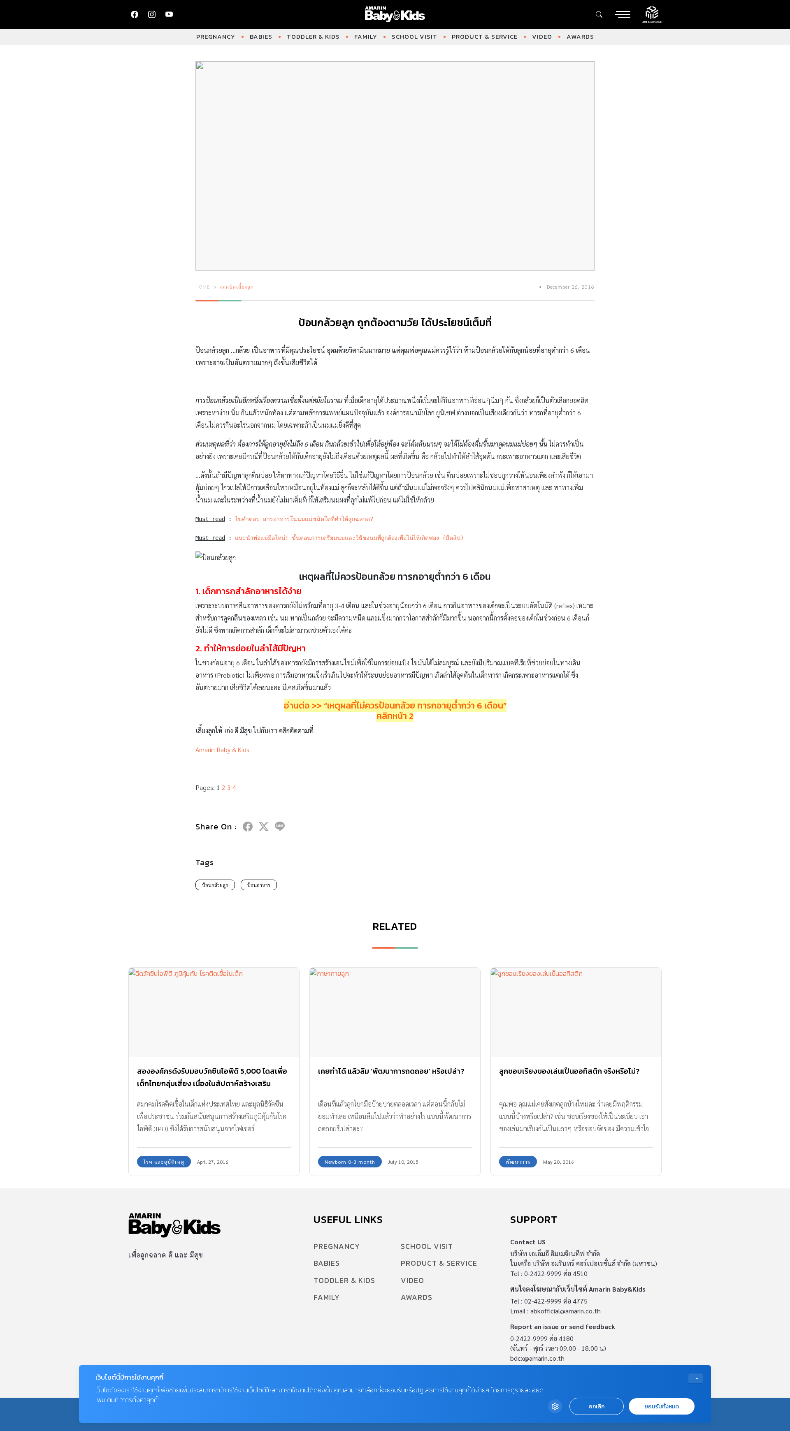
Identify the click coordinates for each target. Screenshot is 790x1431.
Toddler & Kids (313, 36)
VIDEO (542, 36)
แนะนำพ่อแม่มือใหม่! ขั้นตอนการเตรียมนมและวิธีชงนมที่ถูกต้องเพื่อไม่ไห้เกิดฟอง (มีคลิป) (349, 538)
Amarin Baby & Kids (222, 749)
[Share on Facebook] (248, 826)
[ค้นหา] (599, 14)
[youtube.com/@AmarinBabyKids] (169, 14)
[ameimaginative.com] (652, 14)
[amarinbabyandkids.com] (395, 14)
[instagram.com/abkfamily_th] (152, 14)
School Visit (414, 36)
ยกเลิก (596, 1406)
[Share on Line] (280, 826)
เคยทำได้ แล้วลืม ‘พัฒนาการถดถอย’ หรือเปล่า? (391, 1071)
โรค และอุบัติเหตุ (164, 1161)
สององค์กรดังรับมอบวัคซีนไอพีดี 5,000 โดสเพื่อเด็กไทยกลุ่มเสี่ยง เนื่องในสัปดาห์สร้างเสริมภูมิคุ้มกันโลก (212, 1083)
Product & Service (485, 36)
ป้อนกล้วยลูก (215, 885)
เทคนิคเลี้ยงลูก (237, 286)
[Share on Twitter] (264, 826)
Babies (261, 36)
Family (365, 36)
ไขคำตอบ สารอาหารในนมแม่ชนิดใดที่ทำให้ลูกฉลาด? (304, 519)
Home (202, 286)
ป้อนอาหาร (258, 885)
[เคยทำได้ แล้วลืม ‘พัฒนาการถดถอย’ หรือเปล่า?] (395, 1012)
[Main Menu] (622, 14)
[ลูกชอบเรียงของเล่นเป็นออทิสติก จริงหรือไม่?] (576, 1012)
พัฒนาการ (518, 1161)
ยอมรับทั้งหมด (661, 1406)
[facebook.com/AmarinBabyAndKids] (134, 14)
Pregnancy (215, 36)
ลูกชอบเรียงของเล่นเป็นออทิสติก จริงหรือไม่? (569, 1071)
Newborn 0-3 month (350, 1161)
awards (580, 36)
